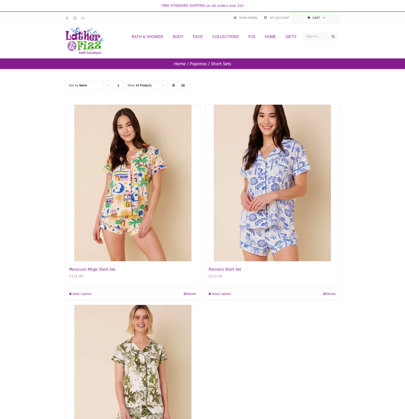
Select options (82, 294)
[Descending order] (118, 85)
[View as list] (183, 85)
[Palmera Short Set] (272, 183)
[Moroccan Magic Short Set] (133, 183)
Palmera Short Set (225, 269)
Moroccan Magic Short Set (92, 269)
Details (191, 294)
